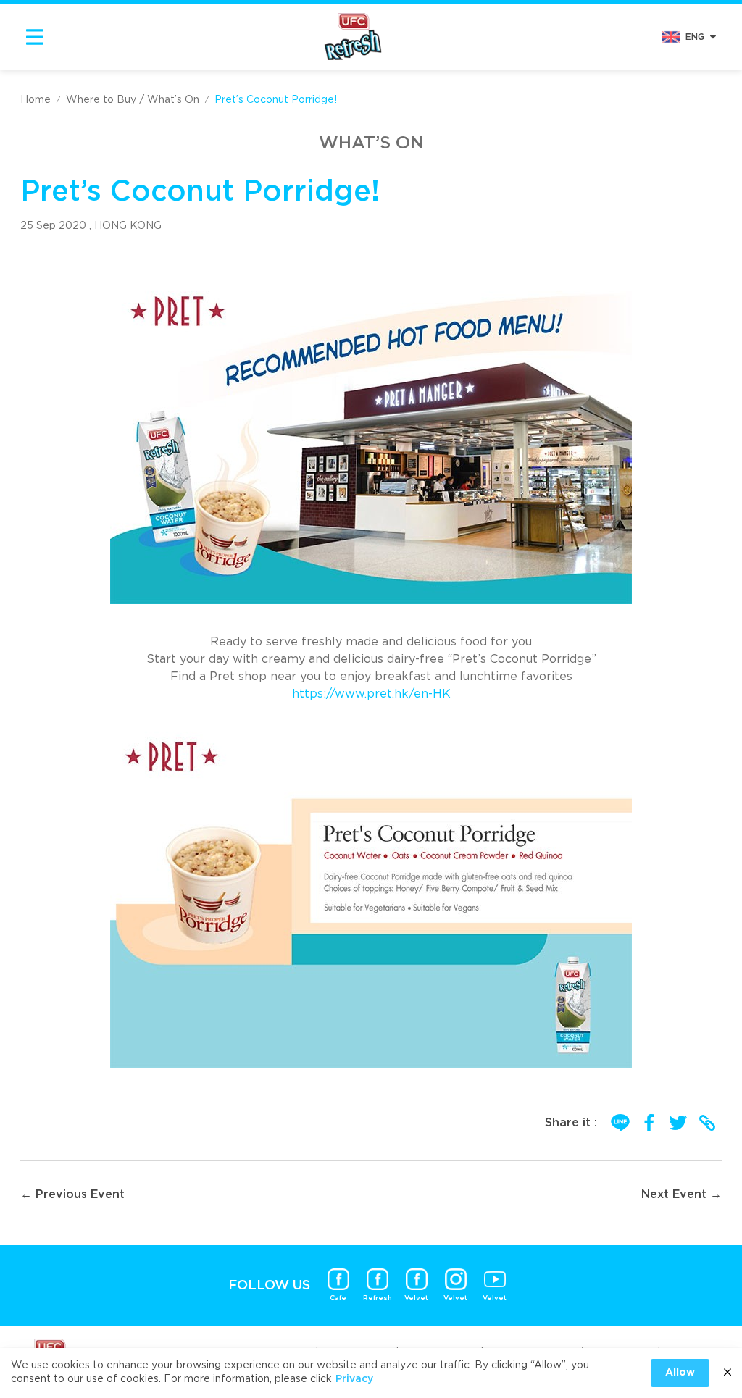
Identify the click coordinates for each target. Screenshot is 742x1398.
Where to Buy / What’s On (132, 100)
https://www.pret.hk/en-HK (371, 694)
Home (35, 100)
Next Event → (681, 1194)
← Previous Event (72, 1194)
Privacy (354, 1379)
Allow (680, 1373)
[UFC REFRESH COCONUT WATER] (353, 36)
